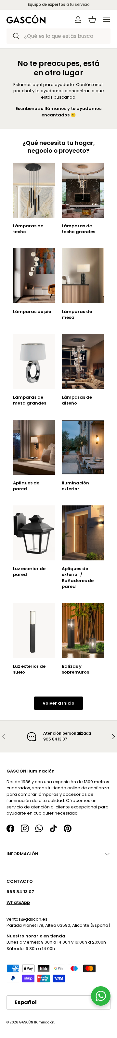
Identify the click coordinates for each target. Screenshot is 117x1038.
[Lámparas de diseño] (83, 361)
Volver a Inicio (58, 703)
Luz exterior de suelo (29, 669)
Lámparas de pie (32, 311)
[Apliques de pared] (34, 447)
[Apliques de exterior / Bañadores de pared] (83, 533)
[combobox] (58, 36)
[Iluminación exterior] (83, 447)
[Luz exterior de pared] (34, 533)
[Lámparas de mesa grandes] (34, 361)
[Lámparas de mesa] (83, 276)
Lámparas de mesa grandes (29, 400)
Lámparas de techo (28, 229)
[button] (92, 19)
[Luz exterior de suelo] (34, 630)
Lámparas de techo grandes (78, 229)
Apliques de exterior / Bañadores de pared (78, 577)
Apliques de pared (26, 486)
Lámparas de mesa (77, 314)
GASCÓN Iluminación (36, 1022)
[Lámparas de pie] (34, 276)
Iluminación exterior (75, 486)
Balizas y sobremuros (75, 669)
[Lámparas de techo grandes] (83, 190)
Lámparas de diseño (77, 400)
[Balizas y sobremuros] (83, 630)
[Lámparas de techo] (34, 190)
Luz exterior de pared (29, 572)
